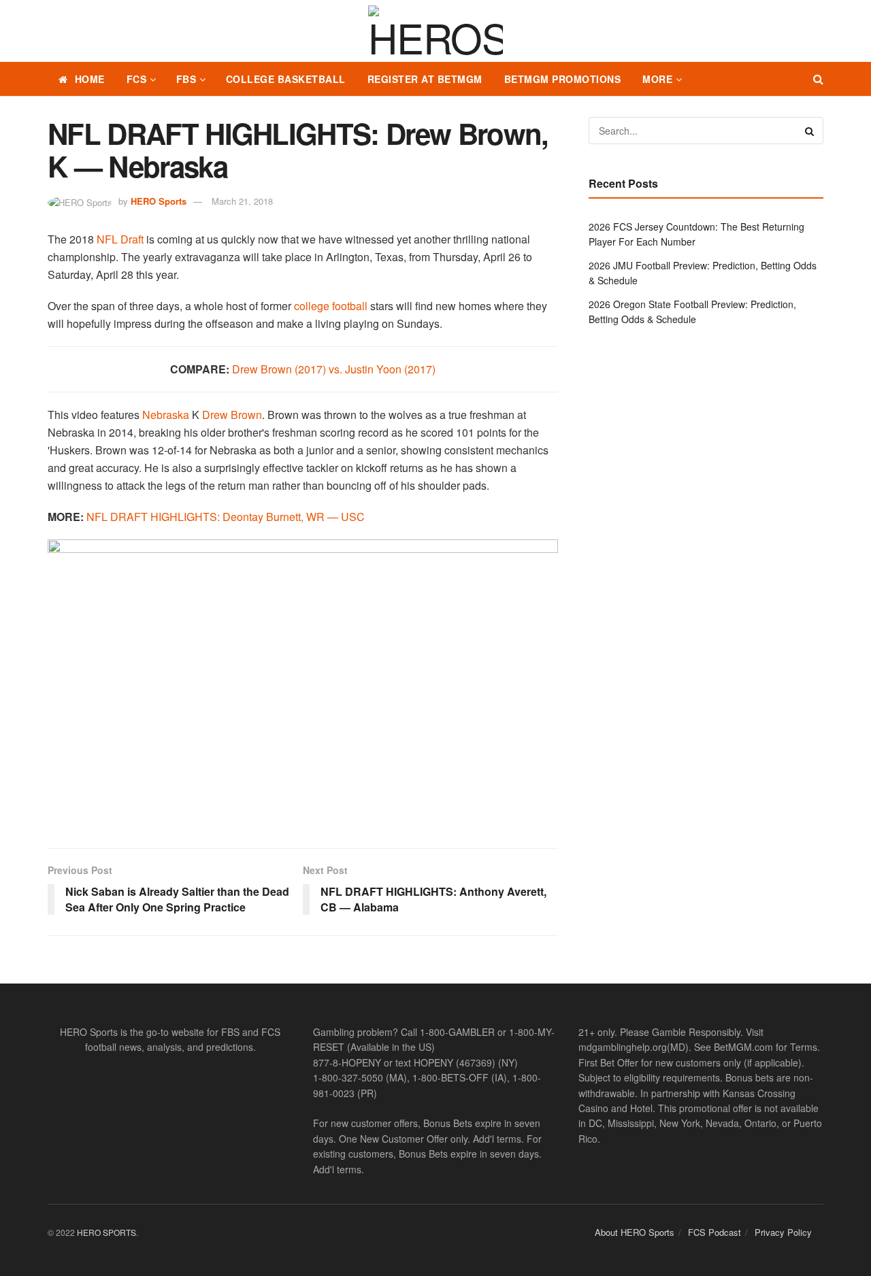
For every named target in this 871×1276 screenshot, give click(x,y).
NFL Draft (120, 239)
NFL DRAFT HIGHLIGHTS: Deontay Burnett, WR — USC (225, 516)
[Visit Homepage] (435, 31)
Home (90, 79)
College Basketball (286, 79)
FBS (186, 79)
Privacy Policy (783, 1232)
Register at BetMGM (424, 79)
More (657, 79)
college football (330, 306)
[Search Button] (818, 79)
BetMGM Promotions (562, 79)
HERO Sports (158, 201)
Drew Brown (232, 414)
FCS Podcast (714, 1232)
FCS (137, 79)
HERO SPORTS (106, 1232)
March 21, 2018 (242, 201)
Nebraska (165, 414)
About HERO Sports (634, 1232)
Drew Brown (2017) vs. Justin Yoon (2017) (334, 369)
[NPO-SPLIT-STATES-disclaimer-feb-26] (303, 682)
